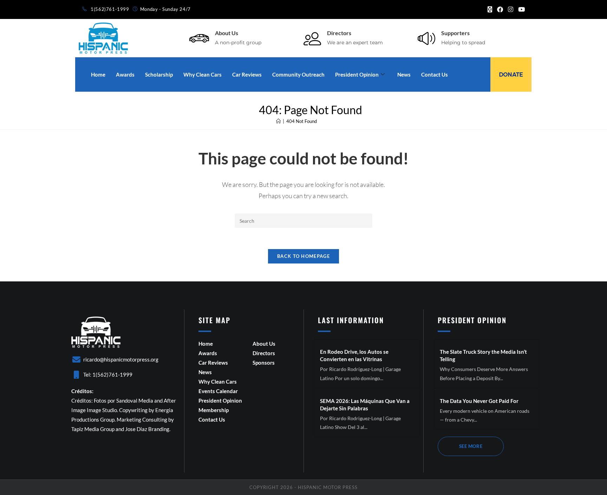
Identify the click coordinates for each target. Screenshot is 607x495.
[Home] (278, 121)
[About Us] (199, 38)
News (404, 74)
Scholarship (159, 74)
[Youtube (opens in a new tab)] (520, 9)
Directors (339, 33)
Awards (125, 74)
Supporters (455, 33)
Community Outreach (298, 74)
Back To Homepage (303, 256)
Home (98, 74)
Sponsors (264, 362)
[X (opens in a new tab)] (490, 9)
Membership (213, 410)
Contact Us (434, 74)
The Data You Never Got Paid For (479, 401)
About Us (226, 33)
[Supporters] (426, 38)
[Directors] (312, 38)
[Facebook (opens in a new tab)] (500, 9)
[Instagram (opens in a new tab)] (510, 9)
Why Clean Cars (202, 74)
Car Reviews (247, 74)
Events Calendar (218, 391)
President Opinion (357, 74)
